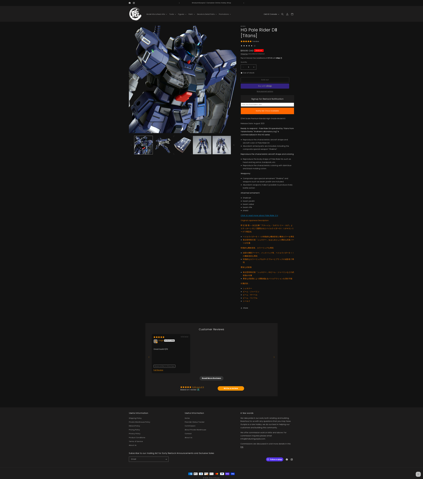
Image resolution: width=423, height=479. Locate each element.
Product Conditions (137, 437)
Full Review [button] (158, 370)
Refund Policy (134, 426)
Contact (188, 433)
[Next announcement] (243, 3)
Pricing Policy (134, 430)
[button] (156, 14)
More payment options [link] (265, 91)
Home (187, 418)
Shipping (244, 54)
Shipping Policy (135, 418)
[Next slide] (274, 357)
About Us (132, 445)
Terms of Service (136, 441)
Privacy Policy (134, 433)
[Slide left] (131, 145)
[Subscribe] (166, 459)
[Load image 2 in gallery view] (163, 145)
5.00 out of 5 (198, 387)
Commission (190, 426)
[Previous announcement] (179, 3)
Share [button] (245, 308)
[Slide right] (233, 145)
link (241, 447)
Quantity (244, 62)
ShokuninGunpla (214, 478)
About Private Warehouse (195, 430)
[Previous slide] (149, 357)
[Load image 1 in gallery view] (143, 145)
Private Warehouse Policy (139, 422)
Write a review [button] (231, 388)
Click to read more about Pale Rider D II (259, 215)
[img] (159, 337)
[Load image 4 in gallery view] (202, 145)
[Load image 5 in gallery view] (221, 145)
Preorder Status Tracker (195, 422)
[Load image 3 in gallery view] (182, 145)
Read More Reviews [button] (211, 378)
